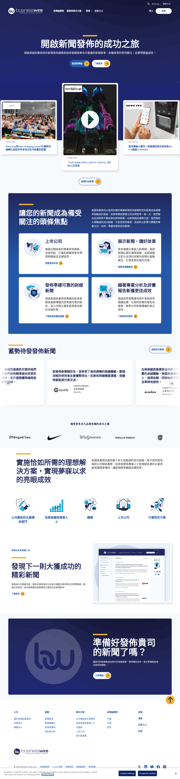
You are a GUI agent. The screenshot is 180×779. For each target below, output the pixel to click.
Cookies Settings (127, 773)
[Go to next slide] (171, 383)
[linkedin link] (145, 766)
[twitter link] (139, 766)
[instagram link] (164, 766)
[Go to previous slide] (8, 383)
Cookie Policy (47, 774)
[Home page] (25, 11)
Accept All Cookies (147, 773)
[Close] (176, 773)
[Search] (148, 4)
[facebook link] (158, 766)
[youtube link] (152, 767)
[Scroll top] (170, 699)
